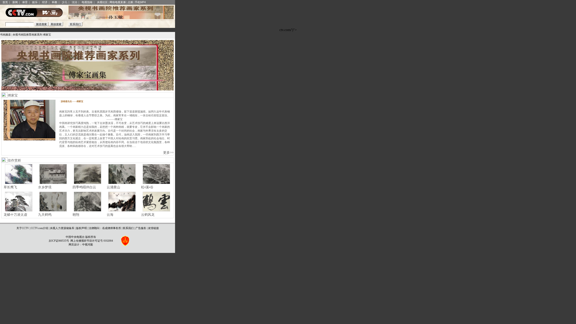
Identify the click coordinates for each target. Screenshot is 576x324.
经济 (44, 2)
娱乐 (35, 2)
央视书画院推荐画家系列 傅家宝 (32, 34)
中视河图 (87, 244)
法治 (74, 2)
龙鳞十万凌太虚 (15, 214)
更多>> (168, 152)
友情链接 (153, 228)
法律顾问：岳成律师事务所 (105, 228)
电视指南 (87, 2)
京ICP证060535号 (59, 240)
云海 (109, 214)
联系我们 (128, 228)
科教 (54, 2)
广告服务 (140, 228)
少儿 (64, 2)
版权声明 (81, 228)
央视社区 (102, 2)
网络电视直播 (118, 2)
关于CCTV (22, 228)
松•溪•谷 (146, 187)
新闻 (15, 2)
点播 (130, 2)
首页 (5, 2)
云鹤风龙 (147, 214)
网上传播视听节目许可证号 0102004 (91, 240)
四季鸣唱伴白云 (84, 187)
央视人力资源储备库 (62, 228)
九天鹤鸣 (44, 214)
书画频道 (5, 34)
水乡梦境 (44, 187)
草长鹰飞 (10, 187)
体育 (25, 2)
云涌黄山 (113, 187)
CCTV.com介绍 (39, 228)
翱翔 (75, 214)
